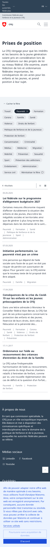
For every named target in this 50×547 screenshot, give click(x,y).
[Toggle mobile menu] (46, 24)
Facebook (27, 458)
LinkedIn (10, 458)
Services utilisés (11, 525)
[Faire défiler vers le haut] (45, 470)
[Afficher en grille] (45, 185)
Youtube (10, 464)
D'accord (25, 541)
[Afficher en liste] (40, 185)
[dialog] (25, 514)
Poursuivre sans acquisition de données (25, 534)
